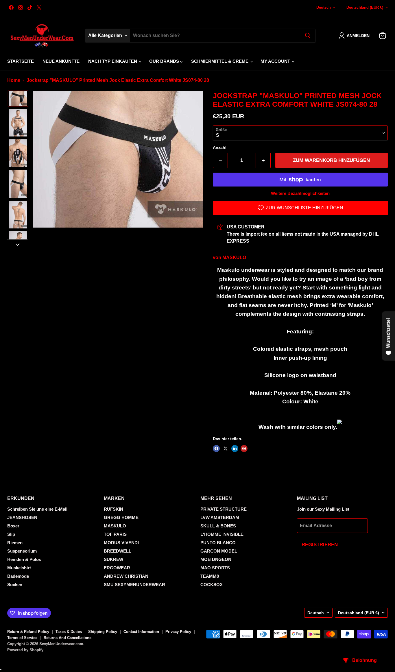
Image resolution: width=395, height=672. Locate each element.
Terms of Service (22, 638)
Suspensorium (22, 551)
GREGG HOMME (121, 517)
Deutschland (364, 7)
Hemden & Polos (24, 559)
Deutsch (323, 7)
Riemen (15, 542)
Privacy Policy (178, 631)
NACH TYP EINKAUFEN (113, 61)
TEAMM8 (209, 576)
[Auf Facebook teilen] (216, 448)
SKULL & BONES (218, 525)
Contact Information (141, 631)
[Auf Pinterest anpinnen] (244, 448)
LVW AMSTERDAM (219, 517)
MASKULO (234, 257)
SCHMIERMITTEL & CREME (220, 61)
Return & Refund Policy (28, 631)
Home (13, 80)
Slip (11, 534)
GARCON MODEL (218, 551)
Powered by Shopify (25, 650)
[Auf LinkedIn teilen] (234, 448)
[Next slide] (17, 244)
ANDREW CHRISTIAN (126, 576)
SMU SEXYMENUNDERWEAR (134, 584)
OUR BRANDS (164, 61)
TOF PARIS (115, 534)
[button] (355, 35)
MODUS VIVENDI (121, 542)
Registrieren (320, 544)
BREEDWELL (117, 551)
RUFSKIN (113, 509)
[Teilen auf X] (225, 448)
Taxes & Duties (69, 631)
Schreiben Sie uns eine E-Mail (37, 509)
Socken (14, 584)
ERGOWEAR (117, 567)
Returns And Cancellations (67, 638)
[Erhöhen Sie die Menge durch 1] (263, 160)
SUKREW (113, 559)
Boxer (13, 525)
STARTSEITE (20, 61)
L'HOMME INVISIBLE (221, 534)
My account (276, 61)
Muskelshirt (19, 567)
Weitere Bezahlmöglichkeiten (300, 193)
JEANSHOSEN (22, 517)
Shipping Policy (102, 631)
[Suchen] (307, 35)
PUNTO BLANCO (218, 542)
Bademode (18, 576)
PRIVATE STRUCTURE (223, 509)
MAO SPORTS (215, 567)
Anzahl (219, 147)
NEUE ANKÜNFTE (61, 61)
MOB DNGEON (215, 559)
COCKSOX (211, 584)
